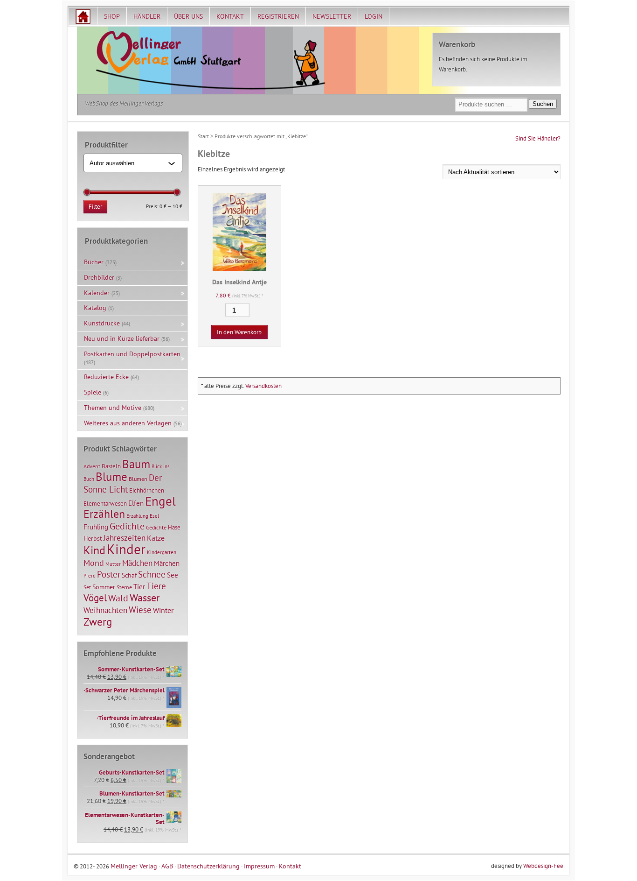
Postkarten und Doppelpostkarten (132, 354)
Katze (156, 538)
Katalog (95, 307)
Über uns (188, 16)
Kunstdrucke (102, 323)
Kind (94, 550)
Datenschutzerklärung (208, 865)
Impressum (259, 865)
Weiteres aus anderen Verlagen (128, 423)
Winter (163, 610)
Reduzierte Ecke (106, 377)
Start (203, 136)
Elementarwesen (105, 503)
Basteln (111, 466)
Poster (108, 574)
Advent (91, 466)
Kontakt (230, 16)
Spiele (92, 392)
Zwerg (97, 621)
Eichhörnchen (146, 490)
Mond (93, 562)
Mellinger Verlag (134, 865)
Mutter (113, 564)
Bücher (94, 262)
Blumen (138, 478)
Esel (154, 516)
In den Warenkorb (239, 332)
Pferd (89, 575)
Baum (136, 464)
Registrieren (278, 16)
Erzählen (104, 514)
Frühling (95, 526)
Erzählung (137, 516)
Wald (118, 598)
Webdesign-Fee (543, 866)
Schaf (129, 575)
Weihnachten (105, 610)
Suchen (543, 103)
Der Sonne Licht (122, 483)
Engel (160, 501)
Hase (174, 527)
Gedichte (127, 526)
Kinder (126, 549)
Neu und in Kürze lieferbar (121, 338)
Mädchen (137, 562)
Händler (146, 16)
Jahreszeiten (124, 537)
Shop (112, 16)
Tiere (156, 586)
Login (373, 16)
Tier (139, 586)
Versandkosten (263, 386)
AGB (167, 865)
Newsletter (331, 16)
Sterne (124, 587)
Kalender (97, 293)
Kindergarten (161, 552)
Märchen (167, 563)
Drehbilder (99, 277)
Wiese (140, 609)
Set (87, 587)
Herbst (92, 538)
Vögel (95, 597)
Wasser (144, 597)
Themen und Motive (112, 407)
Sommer (103, 587)
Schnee (152, 574)
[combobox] (129, 163)
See (172, 575)
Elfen (136, 503)
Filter (95, 207)
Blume (111, 476)
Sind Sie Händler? (538, 138)
